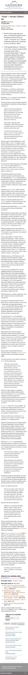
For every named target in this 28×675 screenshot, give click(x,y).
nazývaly (3, 263)
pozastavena (20, 206)
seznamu (16, 609)
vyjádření (11, 143)
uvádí (13, 316)
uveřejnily (23, 230)
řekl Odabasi (6, 225)
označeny (3, 306)
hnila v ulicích (21, 528)
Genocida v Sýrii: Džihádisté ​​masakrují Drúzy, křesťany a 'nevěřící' (14, 596)
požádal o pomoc (21, 352)
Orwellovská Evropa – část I (11, 657)
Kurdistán (15, 581)
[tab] (7, 624)
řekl (7, 106)
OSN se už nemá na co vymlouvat (12, 627)
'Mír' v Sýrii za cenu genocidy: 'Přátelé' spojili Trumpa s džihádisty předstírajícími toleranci (15, 587)
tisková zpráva (9, 441)
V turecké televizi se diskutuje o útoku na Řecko (14, 600)
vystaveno (14, 177)
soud (16, 249)
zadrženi (13, 431)
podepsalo (9, 97)
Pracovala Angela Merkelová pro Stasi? (13, 645)
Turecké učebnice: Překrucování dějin (14, 603)
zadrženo (3, 201)
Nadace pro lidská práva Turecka (12, 533)
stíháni (11, 189)
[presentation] (7, 624)
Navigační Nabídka (6, 12)
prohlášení (6, 77)
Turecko (20, 581)
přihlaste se (4, 609)
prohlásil (14, 394)
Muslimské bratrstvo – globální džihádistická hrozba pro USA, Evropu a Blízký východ (14, 592)
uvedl (7, 419)
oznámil (3, 477)
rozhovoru (4, 406)
